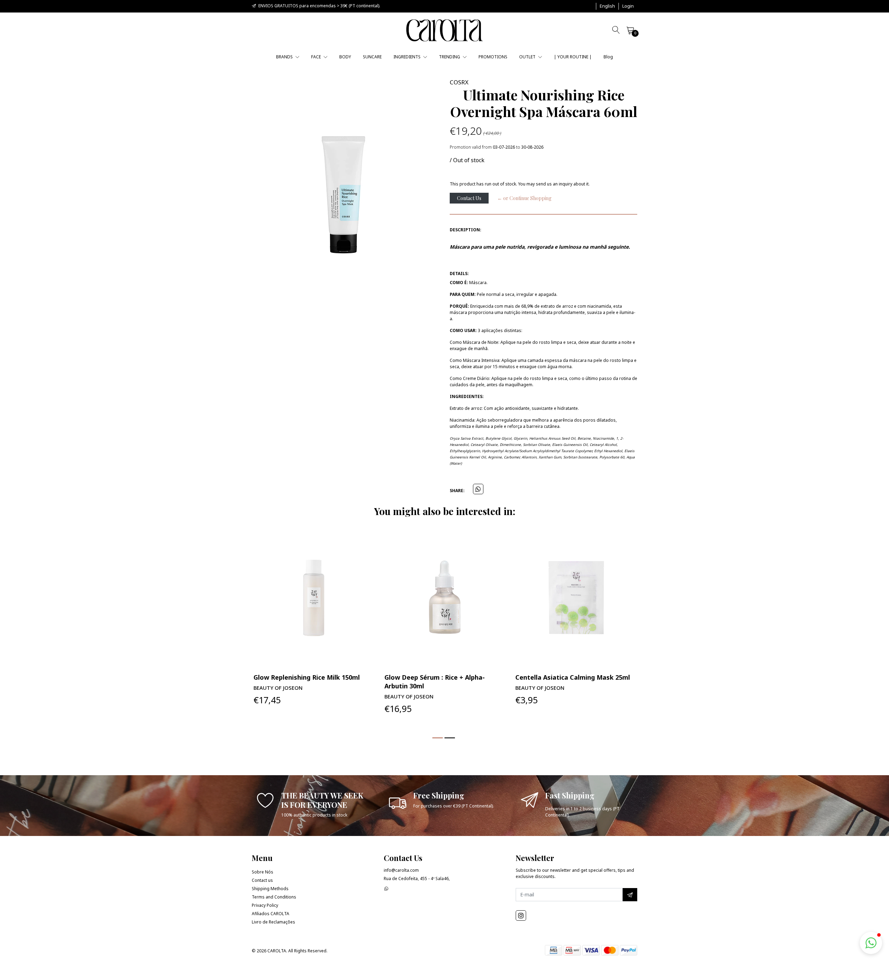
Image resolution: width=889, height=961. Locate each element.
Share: (457, 491)
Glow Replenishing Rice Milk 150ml (307, 677)
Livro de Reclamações (273, 922)
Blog (608, 57)
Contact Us (469, 198)
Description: (465, 230)
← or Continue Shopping (524, 198)
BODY (345, 57)
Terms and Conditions (274, 897)
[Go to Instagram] (521, 915)
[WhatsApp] (386, 889)
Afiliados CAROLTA (270, 914)
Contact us (262, 880)
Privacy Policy (265, 905)
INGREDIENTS (407, 57)
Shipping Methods (270, 889)
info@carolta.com (401, 870)
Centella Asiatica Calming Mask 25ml (572, 677)
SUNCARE (372, 57)
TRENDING (450, 57)
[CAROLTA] (444, 30)
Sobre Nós (262, 872)
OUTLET (528, 57)
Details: (459, 273)
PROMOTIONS (493, 57)
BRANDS (285, 57)
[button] (607, 6)
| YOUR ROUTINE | (573, 57)
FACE (316, 57)
